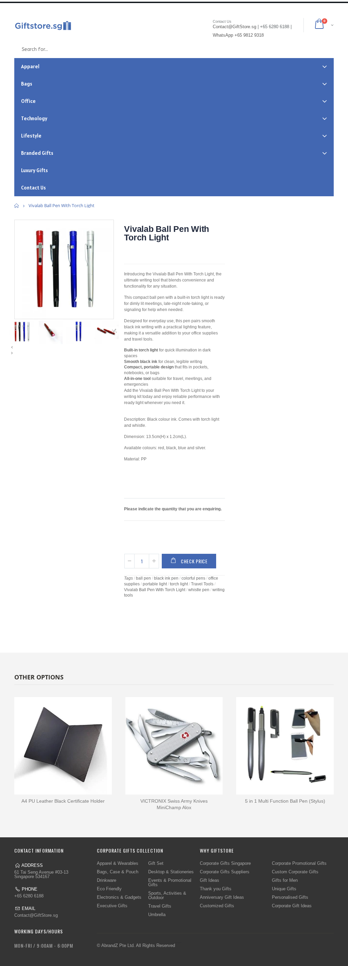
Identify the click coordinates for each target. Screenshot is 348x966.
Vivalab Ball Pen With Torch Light (166, 233)
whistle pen (198, 589)
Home (16, 205)
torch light (179, 584)
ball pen (143, 578)
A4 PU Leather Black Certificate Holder (63, 801)
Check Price (194, 561)
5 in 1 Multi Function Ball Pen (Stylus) (285, 801)
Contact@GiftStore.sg (36, 915)
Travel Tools (202, 584)
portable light (155, 584)
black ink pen (166, 578)
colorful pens (193, 578)
